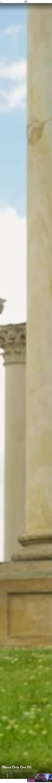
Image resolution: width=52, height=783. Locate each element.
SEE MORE (11, 773)
